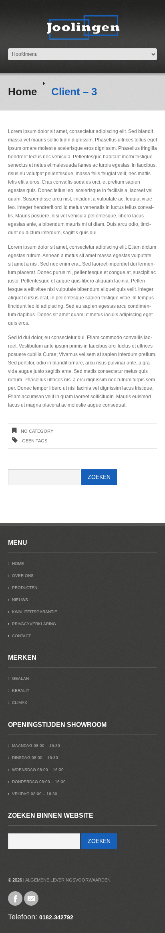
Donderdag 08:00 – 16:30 (39, 782)
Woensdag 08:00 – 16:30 (38, 769)
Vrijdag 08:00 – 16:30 (34, 794)
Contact (21, 636)
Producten (24, 587)
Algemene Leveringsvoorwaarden (68, 880)
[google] (31, 898)
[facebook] (15, 898)
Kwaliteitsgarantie (34, 612)
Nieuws (20, 599)
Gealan (20, 678)
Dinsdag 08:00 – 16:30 (35, 757)
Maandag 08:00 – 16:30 (36, 745)
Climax (19, 702)
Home (22, 92)
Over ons (23, 575)
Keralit (20, 690)
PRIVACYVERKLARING (34, 624)
